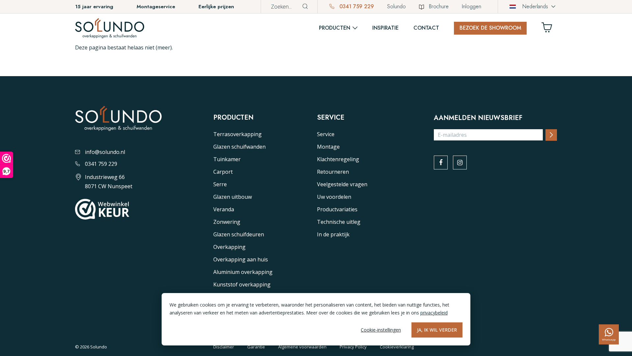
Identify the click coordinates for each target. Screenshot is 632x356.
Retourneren (333, 171)
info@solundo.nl (105, 152)
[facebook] (441, 162)
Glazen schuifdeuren (238, 234)
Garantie (256, 347)
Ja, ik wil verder (437, 330)
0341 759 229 (356, 6)
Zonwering (226, 221)
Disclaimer (223, 347)
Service (325, 134)
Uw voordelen (334, 196)
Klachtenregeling (338, 159)
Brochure (439, 6)
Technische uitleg (338, 221)
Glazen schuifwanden (239, 146)
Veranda (223, 209)
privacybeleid (434, 313)
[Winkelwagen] (549, 29)
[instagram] (460, 162)
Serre (220, 184)
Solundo (396, 6)
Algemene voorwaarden (302, 347)
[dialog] (316, 319)
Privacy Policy (353, 347)
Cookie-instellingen (381, 330)
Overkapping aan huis (240, 259)
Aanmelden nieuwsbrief (478, 118)
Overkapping (229, 247)
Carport (223, 171)
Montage (328, 146)
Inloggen (471, 6)
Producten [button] (334, 28)
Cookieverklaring (397, 347)
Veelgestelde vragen (342, 184)
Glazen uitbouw (232, 196)
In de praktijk (333, 234)
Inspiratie (385, 28)
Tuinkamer (227, 159)
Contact (426, 28)
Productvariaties (337, 209)
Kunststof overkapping (242, 284)
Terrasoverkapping (237, 134)
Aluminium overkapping (243, 272)
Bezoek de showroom (490, 28)
